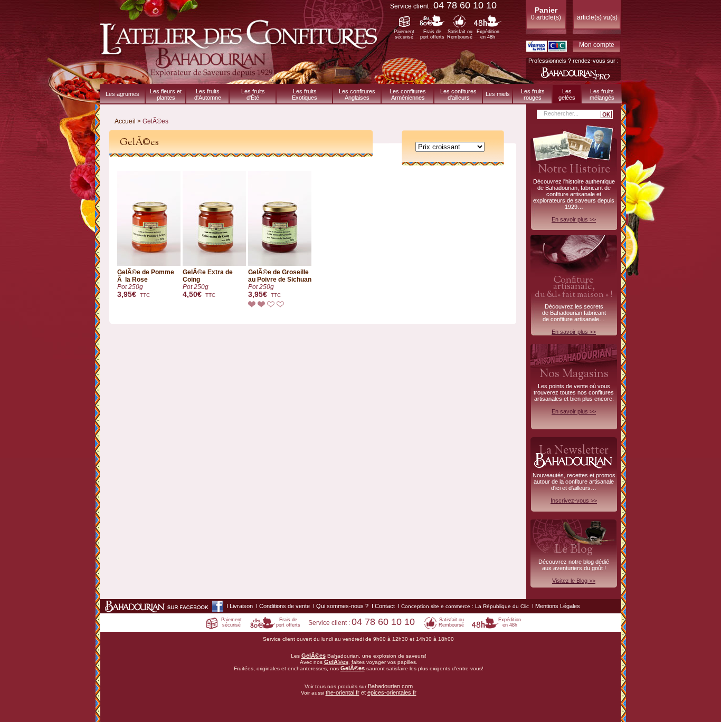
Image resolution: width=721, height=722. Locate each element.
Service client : (443, 6)
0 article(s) (546, 13)
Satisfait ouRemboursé (459, 34)
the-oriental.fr (342, 692)
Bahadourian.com (390, 686)
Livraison (241, 606)
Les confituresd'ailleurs (458, 94)
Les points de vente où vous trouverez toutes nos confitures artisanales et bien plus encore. (574, 390)
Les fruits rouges (533, 94)
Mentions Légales (557, 606)
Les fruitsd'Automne (207, 94)
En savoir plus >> (574, 219)
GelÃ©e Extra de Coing (208, 283)
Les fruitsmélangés (602, 94)
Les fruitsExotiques (304, 94)
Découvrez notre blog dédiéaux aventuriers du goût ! (573, 565)
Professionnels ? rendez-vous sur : (573, 60)
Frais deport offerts (432, 34)
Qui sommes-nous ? (342, 606)
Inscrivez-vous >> (574, 500)
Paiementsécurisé (404, 34)
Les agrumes (122, 94)
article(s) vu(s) (597, 17)
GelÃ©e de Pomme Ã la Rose (145, 283)
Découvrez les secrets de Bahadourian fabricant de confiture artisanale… (574, 304)
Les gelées (566, 94)
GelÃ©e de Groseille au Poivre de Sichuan (279, 283)
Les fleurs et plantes (166, 94)
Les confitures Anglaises (357, 94)
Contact (385, 606)
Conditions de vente (284, 606)
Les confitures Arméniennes (408, 94)
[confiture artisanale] (242, 79)
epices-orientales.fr (391, 692)
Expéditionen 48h (488, 34)
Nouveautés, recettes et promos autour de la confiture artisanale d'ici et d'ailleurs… (574, 473)
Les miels (498, 94)
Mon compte (596, 45)
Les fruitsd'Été (253, 94)
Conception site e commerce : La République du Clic (465, 606)
